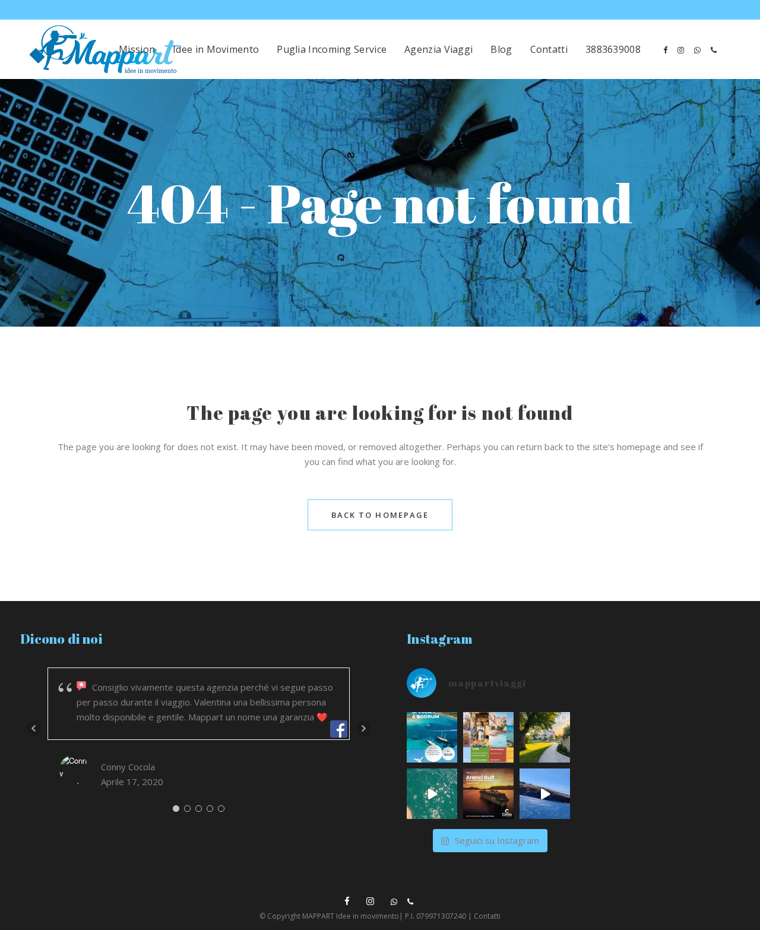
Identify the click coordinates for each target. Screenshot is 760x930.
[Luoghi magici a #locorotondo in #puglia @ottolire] (545, 737)
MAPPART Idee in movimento (350, 916)
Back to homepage (380, 515)
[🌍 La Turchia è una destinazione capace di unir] (432, 737)
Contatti (487, 916)
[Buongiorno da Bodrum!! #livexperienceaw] (545, 793)
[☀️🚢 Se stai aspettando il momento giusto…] (432, 793)
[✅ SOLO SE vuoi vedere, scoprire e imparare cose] (488, 737)
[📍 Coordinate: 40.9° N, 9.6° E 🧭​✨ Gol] (488, 793)
